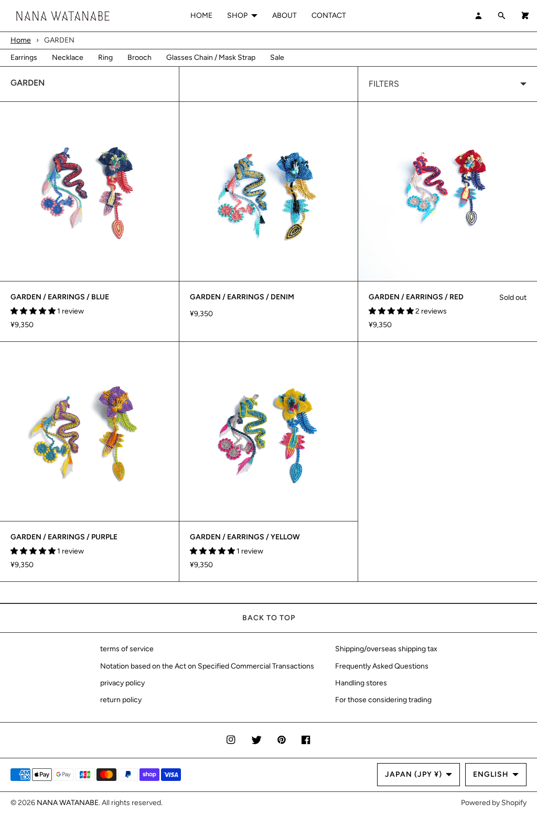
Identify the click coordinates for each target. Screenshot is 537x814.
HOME (201, 15)
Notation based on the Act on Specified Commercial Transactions (207, 666)
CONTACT (329, 15)
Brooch (139, 57)
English (491, 774)
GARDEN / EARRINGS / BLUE (59, 297)
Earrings (23, 57)
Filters (384, 84)
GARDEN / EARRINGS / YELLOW (245, 537)
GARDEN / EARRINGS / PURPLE (63, 537)
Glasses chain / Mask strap (210, 57)
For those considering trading (383, 699)
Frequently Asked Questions (381, 666)
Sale (277, 57)
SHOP (237, 15)
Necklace (67, 57)
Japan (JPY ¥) (413, 774)
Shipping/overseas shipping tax (386, 648)
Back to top (268, 617)
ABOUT (284, 15)
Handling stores (361, 683)
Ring (105, 57)
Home (20, 40)
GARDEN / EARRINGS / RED (416, 297)
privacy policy (122, 683)
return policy (121, 699)
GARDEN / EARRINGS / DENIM (242, 297)
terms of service (127, 648)
